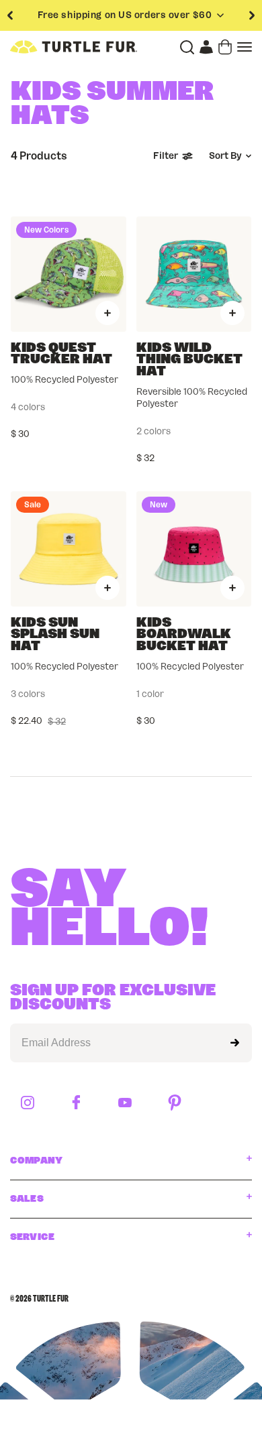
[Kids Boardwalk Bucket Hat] (194, 549)
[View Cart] (225, 47)
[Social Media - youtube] (125, 1104)
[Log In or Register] (206, 47)
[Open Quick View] (107, 313)
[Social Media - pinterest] (175, 1104)
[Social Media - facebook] (76, 1103)
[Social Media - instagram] (27, 1104)
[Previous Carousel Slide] (10, 15)
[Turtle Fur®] (73, 47)
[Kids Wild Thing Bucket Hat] (194, 274)
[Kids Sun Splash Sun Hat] (68, 549)
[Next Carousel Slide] (252, 15)
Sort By (225, 156)
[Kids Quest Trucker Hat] (68, 274)
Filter (165, 156)
